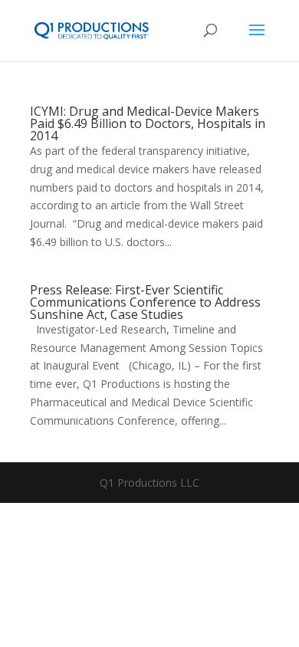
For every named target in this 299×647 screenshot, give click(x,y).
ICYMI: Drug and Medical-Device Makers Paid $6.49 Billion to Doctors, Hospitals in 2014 (147, 123)
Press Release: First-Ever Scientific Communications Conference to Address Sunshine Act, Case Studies (145, 302)
